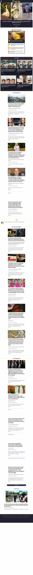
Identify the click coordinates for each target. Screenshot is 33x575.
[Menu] (1, 1)
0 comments (18, 72)
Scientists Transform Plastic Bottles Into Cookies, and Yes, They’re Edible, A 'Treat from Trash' (16, 105)
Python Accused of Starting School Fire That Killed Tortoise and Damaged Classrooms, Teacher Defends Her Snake (17, 41)
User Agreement (28, 515)
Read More (9, 115)
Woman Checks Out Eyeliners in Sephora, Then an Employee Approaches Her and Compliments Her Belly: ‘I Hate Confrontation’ (24, 70)
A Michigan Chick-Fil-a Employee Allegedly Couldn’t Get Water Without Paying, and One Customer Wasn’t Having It (16, 265)
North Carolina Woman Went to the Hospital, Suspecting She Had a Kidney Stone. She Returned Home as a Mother (16, 420)
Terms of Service (19, 515)
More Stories (16, 485)
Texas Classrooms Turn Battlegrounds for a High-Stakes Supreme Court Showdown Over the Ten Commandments (16, 397)
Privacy (15, 515)
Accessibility (23, 515)
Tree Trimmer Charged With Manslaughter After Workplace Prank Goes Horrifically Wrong (15, 445)
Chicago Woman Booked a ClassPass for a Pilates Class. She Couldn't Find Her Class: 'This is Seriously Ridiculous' (24, 85)
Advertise (12, 515)
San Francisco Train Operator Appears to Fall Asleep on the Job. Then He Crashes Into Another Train (16, 239)
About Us (9, 515)
